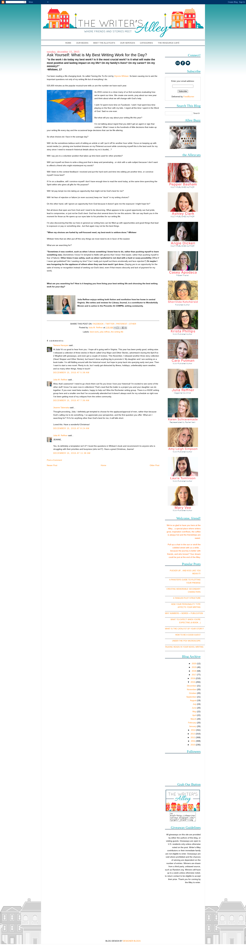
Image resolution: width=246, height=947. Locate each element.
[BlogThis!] (117, 327)
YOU (199, 571)
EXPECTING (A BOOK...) (190, 623)
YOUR (188, 583)
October (193, 693)
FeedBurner (188, 96)
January (193, 726)
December (192, 686)
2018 (194, 671)
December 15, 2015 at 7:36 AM (71, 400)
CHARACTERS (194, 592)
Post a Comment (54, 460)
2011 (193, 741)
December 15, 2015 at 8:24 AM (71, 428)
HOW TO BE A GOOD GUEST (188, 635)
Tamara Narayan (60, 345)
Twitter (109, 324)
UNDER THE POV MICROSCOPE (186, 641)
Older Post (154, 465)
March (194, 719)
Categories (146, 43)
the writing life (117, 332)
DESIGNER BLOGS (132, 941)
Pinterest (121, 324)
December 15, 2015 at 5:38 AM (71, 372)
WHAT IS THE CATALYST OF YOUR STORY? (184, 629)
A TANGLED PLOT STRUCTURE (187, 598)
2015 (193, 682)
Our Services (127, 43)
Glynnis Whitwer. (122, 76)
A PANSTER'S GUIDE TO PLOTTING (185, 580)
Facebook (98, 324)
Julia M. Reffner (60, 379)
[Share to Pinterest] (125, 327)
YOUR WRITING (194, 607)
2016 (193, 678)
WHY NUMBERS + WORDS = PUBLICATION (184, 613)
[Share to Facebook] (123, 327)
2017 (194, 674)
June (194, 708)
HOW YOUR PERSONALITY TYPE (186, 604)
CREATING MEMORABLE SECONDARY (183, 589)
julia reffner (105, 332)
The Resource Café (168, 43)
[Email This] (114, 327)
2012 (193, 737)
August (193, 700)
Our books (82, 43)
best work (94, 332)
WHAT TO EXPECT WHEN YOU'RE (186, 619)
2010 (193, 745)
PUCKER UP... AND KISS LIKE (183, 571)
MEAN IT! (196, 574)
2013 (193, 734)
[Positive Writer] (182, 148)
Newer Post (52, 465)
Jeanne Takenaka (61, 407)
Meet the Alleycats (104, 43)
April (194, 715)
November (192, 689)
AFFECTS (182, 607)
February (192, 722)
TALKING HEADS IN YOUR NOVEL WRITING (184, 647)
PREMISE (196, 583)
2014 (193, 730)
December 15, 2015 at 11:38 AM (72, 453)
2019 (194, 667)
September (191, 697)
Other (132, 324)
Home (68, 43)
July (195, 704)
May (194, 711)
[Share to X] (120, 327)
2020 (194, 663)
